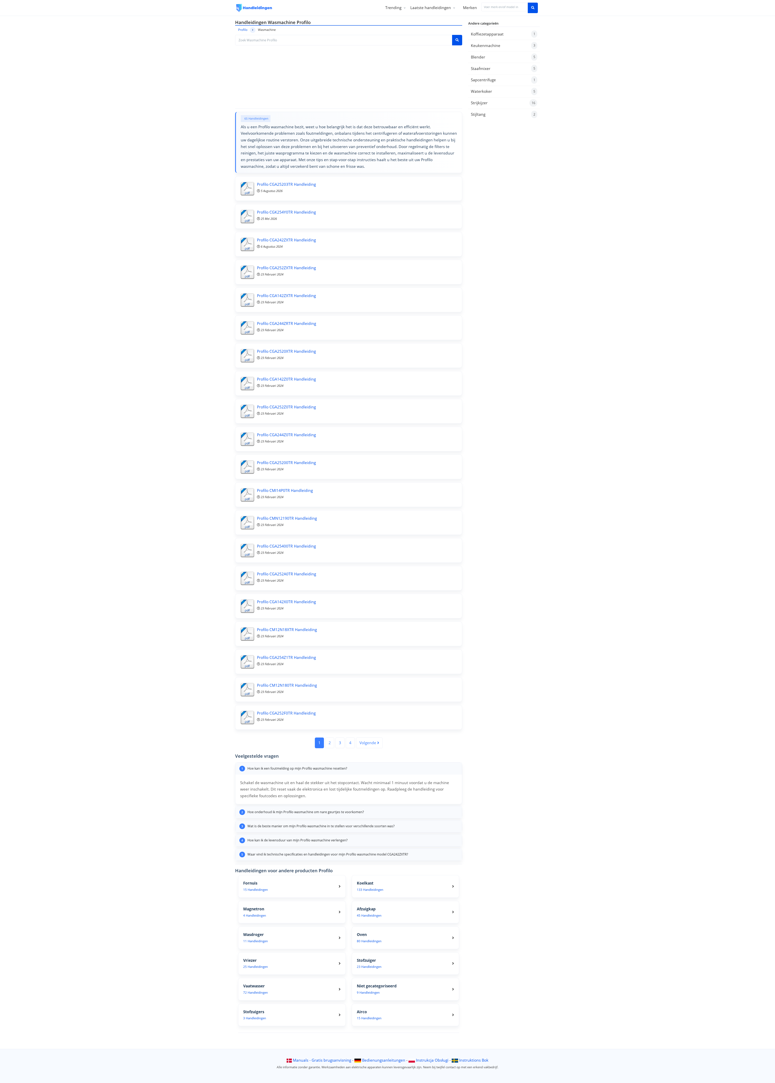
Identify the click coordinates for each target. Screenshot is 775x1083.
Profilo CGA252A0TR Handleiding (286, 574)
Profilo (242, 30)
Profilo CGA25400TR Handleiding (286, 546)
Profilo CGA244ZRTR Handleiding (286, 323)
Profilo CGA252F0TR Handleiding (286, 713)
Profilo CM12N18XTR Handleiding (287, 629)
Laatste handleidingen (430, 7)
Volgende (368, 742)
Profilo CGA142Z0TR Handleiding (286, 379)
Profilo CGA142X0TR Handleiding (286, 601)
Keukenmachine (503, 45)
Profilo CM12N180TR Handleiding (287, 685)
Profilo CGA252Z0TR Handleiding (286, 407)
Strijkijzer (503, 102)
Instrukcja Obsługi (432, 1060)
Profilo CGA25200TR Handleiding (286, 462)
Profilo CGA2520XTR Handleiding (286, 351)
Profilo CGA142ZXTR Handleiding (286, 295)
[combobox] (504, 7)
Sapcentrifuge (503, 79)
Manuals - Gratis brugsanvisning (322, 1060)
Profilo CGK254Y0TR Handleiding (286, 212)
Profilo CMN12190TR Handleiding (287, 518)
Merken (470, 7)
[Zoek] (533, 8)
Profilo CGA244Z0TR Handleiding (286, 434)
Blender (503, 57)
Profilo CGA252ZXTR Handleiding (286, 267)
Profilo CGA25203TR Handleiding (286, 184)
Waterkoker (503, 91)
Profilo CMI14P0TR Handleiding (285, 490)
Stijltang (503, 114)
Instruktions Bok (473, 1060)
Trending (393, 7)
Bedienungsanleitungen (383, 1060)
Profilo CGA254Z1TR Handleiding (286, 657)
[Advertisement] (348, 77)
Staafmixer (503, 68)
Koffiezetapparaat (503, 34)
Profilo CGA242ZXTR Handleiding (286, 240)
